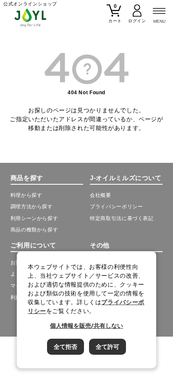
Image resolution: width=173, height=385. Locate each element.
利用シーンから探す (34, 218)
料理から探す (26, 195)
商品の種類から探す (34, 229)
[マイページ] (137, 17)
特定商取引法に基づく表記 (121, 218)
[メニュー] (159, 13)
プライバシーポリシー (116, 206)
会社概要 (100, 195)
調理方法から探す (31, 206)
